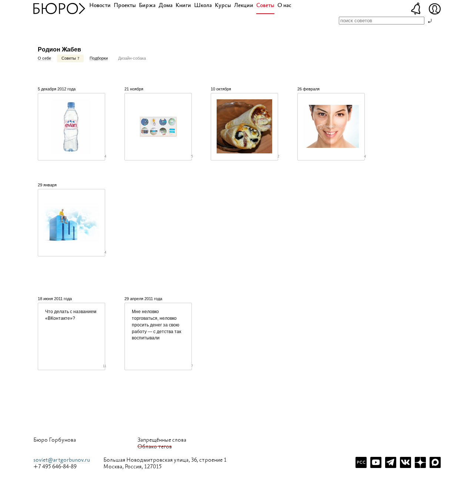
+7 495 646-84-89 (55, 467)
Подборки (99, 58)
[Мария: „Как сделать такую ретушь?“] (331, 126)
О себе (44, 58)
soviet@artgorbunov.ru (61, 460)
